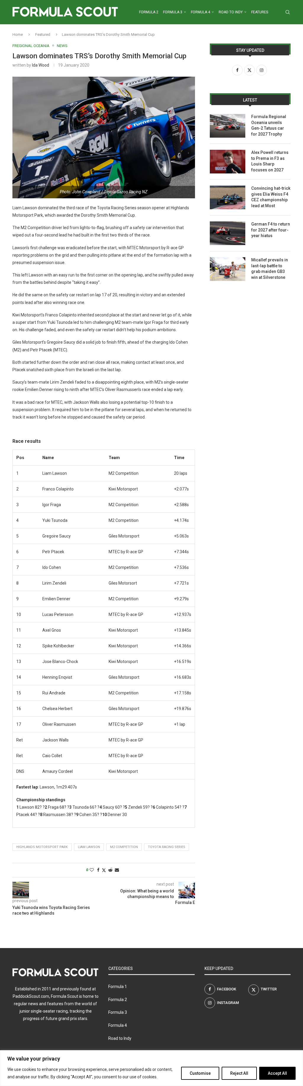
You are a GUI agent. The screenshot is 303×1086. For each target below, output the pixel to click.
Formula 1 (117, 986)
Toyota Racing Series (166, 847)
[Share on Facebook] (98, 870)
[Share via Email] (117, 870)
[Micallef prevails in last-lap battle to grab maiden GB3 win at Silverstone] (227, 269)
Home (17, 34)
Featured (42, 34)
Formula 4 (200, 12)
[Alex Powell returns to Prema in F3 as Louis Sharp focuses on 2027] (227, 161)
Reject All (239, 1073)
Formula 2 (148, 12)
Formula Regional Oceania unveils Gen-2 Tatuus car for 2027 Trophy (268, 125)
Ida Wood (40, 65)
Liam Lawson (89, 847)
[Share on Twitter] (104, 870)
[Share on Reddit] (110, 870)
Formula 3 (172, 12)
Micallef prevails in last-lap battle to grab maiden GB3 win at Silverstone (269, 269)
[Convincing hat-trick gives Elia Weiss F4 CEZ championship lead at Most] (227, 197)
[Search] (288, 12)
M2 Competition (124, 847)
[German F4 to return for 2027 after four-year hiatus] (227, 233)
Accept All (277, 1073)
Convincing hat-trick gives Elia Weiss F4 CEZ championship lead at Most (270, 197)
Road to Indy (231, 12)
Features (259, 12)
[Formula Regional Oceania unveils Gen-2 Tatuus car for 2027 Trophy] (227, 126)
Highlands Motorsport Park (42, 847)
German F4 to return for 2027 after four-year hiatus (270, 230)
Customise (200, 1073)
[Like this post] (92, 870)
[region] (151, 1068)
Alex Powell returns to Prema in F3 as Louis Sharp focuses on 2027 (270, 161)
